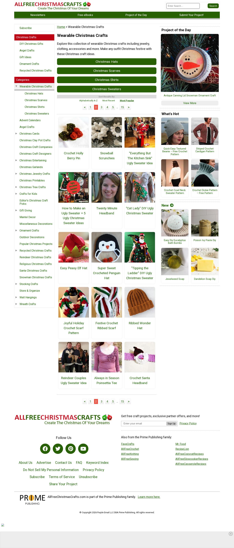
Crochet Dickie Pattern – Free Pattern (204, 192)
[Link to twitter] (58, 449)
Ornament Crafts (29, 63)
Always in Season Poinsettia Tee (106, 380)
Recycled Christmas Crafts (36, 70)
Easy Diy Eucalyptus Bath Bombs (175, 242)
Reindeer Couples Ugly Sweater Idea (74, 380)
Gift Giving (26, 210)
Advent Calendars (30, 120)
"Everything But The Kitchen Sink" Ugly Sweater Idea (140, 158)
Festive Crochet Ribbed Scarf (106, 325)
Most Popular (127, 100)
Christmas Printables (32, 180)
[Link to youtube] (83, 449)
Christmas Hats (34, 93)
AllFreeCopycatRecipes (189, 454)
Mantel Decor (28, 217)
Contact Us (63, 463)
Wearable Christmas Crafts (36, 86)
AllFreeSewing (130, 459)
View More (189, 103)
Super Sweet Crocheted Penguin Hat (106, 273)
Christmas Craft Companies (36, 147)
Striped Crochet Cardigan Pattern (204, 150)
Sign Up (171, 423)
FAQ (79, 463)
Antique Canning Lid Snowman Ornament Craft (190, 95)
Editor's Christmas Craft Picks (34, 202)
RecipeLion (182, 449)
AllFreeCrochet (130, 449)
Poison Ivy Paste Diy (205, 240)
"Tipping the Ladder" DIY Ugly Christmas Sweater (139, 273)
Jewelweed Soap (174, 279)
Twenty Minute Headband (106, 210)
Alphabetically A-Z (88, 100)
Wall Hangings (28, 297)
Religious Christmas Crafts (36, 264)
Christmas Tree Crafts (33, 187)
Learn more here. (149, 497)
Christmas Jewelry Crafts (35, 173)
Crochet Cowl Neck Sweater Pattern (175, 192)
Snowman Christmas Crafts (36, 277)
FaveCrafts (127, 444)
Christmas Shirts (35, 107)
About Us (25, 463)
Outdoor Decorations (32, 237)
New (165, 205)
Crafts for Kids (28, 193)
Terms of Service (62, 477)
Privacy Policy (93, 470)
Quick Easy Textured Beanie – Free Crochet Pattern (174, 151)
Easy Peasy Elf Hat (73, 268)
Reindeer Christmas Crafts (35, 257)
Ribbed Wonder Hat (140, 325)
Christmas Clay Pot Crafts (35, 140)
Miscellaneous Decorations (36, 223)
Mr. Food (180, 444)
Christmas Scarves (36, 100)
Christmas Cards (29, 133)
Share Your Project (63, 484)
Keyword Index (97, 463)
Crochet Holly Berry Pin (73, 155)
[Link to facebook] (45, 449)
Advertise (43, 463)
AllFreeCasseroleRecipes (190, 464)
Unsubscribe (88, 477)
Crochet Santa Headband (140, 380)
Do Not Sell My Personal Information (51, 470)
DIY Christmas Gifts (31, 43)
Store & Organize (30, 290)
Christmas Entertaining (33, 160)
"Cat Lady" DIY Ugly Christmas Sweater (140, 210)
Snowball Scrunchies (107, 155)
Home (61, 27)
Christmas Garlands (31, 167)
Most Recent (108, 100)
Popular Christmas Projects (36, 244)
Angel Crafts (27, 50)
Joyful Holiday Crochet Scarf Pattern (73, 328)
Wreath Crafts (28, 304)
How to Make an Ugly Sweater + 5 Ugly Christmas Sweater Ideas (73, 215)
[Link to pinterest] (70, 449)
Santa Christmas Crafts (33, 270)
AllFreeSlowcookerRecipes (191, 459)
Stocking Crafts (29, 284)
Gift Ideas (25, 57)
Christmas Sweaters (37, 113)
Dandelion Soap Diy (204, 279)
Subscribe (26, 28)
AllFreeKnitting (130, 454)
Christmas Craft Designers (35, 153)
